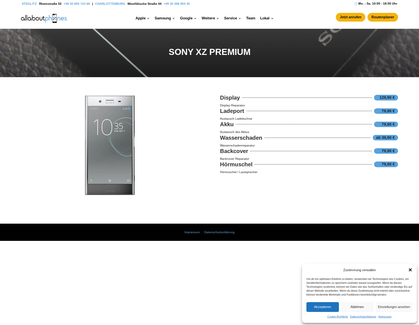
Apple (141, 18)
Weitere (208, 18)
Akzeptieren (322, 307)
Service (230, 18)
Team (250, 18)
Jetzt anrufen (350, 17)
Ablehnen (357, 307)
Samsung (163, 18)
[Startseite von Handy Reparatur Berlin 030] (44, 18)
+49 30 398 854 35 (177, 3)
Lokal (265, 18)
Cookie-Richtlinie (337, 316)
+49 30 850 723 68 (77, 3)
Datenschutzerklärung (363, 316)
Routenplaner (382, 17)
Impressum (385, 316)
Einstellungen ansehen (394, 307)
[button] (410, 270)
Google (186, 18)
